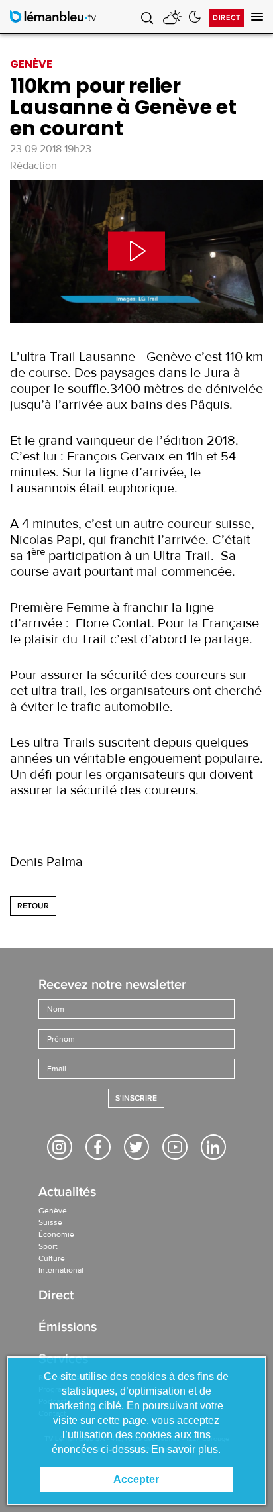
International (60, 1270)
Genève (52, 1210)
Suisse (50, 1222)
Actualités (67, 1193)
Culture (51, 1258)
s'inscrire (136, 1098)
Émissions (67, 1328)
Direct (227, 17)
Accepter (136, 1479)
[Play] (136, 251)
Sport (48, 1246)
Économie (56, 1234)
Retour (33, 906)
